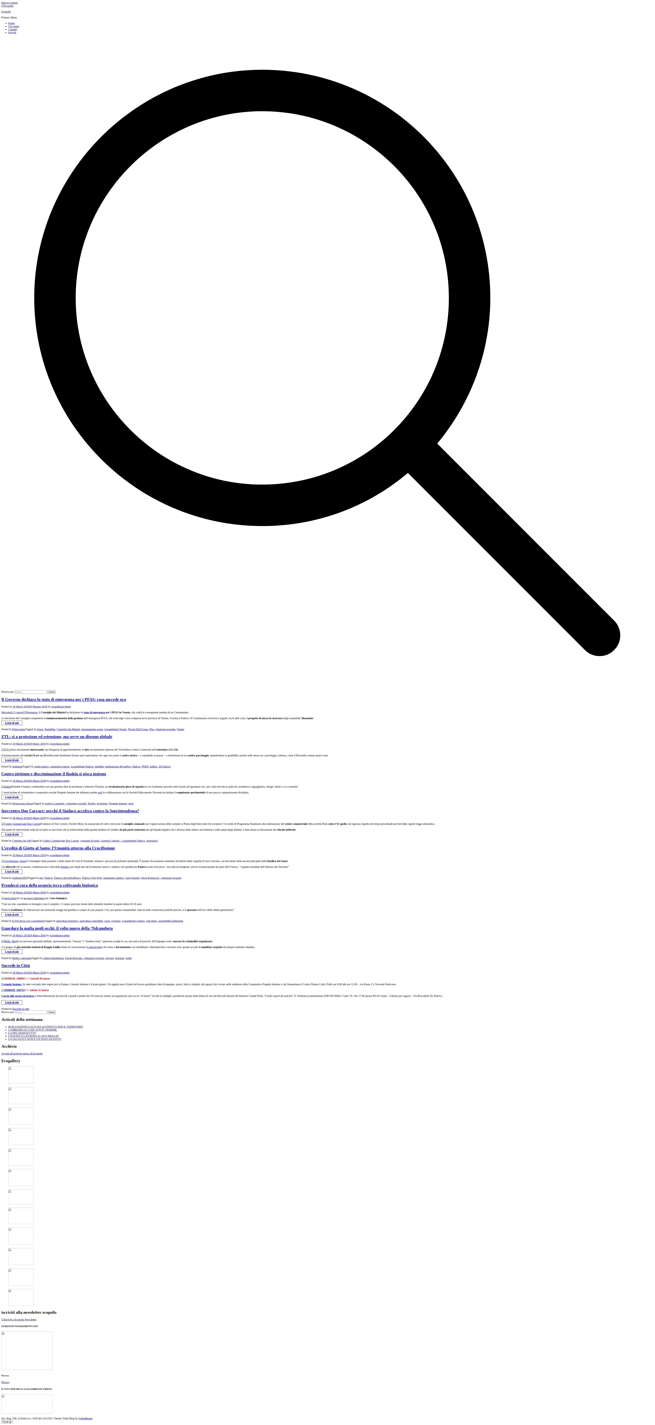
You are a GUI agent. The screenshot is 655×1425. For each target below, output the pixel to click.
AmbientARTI (20, 878)
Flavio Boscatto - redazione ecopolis (84, 958)
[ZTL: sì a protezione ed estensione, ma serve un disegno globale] (6, 749)
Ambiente (17, 766)
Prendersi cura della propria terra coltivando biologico (49, 885)
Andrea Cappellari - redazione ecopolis (65, 803)
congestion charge (59, 766)
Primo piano (18, 729)
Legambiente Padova (82, 766)
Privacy (5, 1382)
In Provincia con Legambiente (28, 921)
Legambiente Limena (133, 921)
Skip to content (9, 2)
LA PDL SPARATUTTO (22, 1032)
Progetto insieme (118, 803)
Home (11, 23)
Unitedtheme (85, 1418)
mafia (129, 958)
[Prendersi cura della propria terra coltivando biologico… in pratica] (9, 898)
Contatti (12, 29)
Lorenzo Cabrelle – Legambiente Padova (123, 840)
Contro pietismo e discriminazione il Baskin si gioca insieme (53, 774)
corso (107, 921)
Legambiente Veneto (115, 729)
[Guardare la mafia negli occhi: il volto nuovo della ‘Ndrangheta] (9, 941)
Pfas (151, 729)
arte (41, 878)
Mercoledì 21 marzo (12, 712)
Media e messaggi (21, 958)
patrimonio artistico (113, 878)
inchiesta (119, 958)
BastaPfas (50, 729)
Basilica (65, 866)
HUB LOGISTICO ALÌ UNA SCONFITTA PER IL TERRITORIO (45, 1026)
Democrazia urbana (22, 803)
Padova (136, 766)
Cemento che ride (21, 840)
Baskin (91, 803)
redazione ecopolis (165, 729)
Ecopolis (6, 11)
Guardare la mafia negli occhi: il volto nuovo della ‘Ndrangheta (57, 928)
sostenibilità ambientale (170, 921)
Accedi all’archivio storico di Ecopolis (21, 1053)
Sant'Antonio (132, 878)
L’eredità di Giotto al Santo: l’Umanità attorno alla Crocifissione (58, 848)
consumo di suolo (89, 840)
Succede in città (20, 1008)
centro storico (41, 766)
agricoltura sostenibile (91, 921)
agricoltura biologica (67, 921)
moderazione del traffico (118, 766)
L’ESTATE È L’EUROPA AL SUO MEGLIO (33, 1036)
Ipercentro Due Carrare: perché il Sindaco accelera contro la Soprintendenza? (70, 811)
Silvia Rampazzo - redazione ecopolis (161, 878)
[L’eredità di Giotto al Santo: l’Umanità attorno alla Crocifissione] (13, 861)
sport (131, 803)
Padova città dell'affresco (67, 878)
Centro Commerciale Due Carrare (61, 840)
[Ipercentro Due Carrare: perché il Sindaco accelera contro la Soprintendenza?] (20, 823)
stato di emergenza (94, 712)
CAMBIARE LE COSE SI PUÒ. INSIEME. (32, 1029)
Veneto (180, 729)
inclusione (102, 803)
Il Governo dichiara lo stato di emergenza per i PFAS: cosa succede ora (63, 699)
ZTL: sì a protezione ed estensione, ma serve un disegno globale (56, 736)
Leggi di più (12, 722)
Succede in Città (15, 965)
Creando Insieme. (11, 984)
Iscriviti (12, 32)
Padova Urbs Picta (92, 878)
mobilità (99, 766)
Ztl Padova (165, 766)
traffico (153, 766)
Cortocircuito (94, 947)
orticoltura (151, 921)
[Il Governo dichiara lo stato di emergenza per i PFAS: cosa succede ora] (30, 712)
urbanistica (152, 840)
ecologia (115, 921)
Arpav (40, 729)
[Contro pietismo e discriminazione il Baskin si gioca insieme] (6, 786)
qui (99, 792)
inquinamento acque (92, 729)
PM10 (145, 766)
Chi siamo (13, 26)
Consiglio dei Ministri (68, 729)
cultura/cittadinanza (53, 958)
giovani (110, 958)
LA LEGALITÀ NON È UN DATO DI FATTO (34, 1039)
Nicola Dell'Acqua (138, 729)
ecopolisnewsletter (61, 706)
